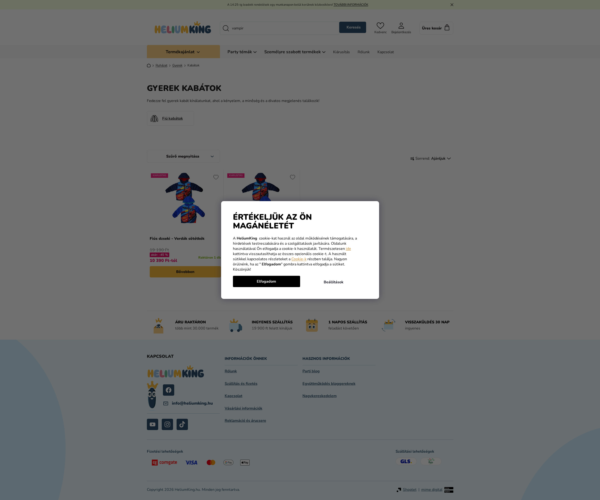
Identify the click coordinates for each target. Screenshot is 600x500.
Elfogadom (266, 281)
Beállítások (333, 282)
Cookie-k (298, 259)
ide (348, 248)
